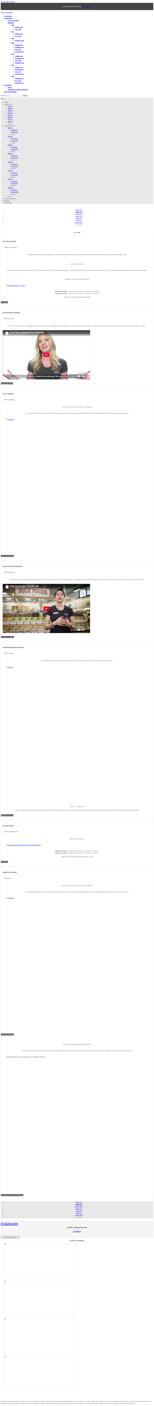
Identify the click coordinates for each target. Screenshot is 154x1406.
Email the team (87, 6)
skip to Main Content (8, 2)
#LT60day (77, 1231)
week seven (79, 223)
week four (78, 216)
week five (79, 218)
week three (79, 214)
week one (79, 210)
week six (79, 221)
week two (78, 212)
